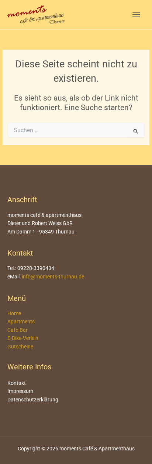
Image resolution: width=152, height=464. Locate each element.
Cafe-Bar (17, 330)
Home (14, 313)
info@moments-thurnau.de (53, 277)
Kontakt (16, 383)
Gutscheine (20, 346)
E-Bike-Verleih (22, 338)
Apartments (21, 321)
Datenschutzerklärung (32, 400)
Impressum (20, 391)
